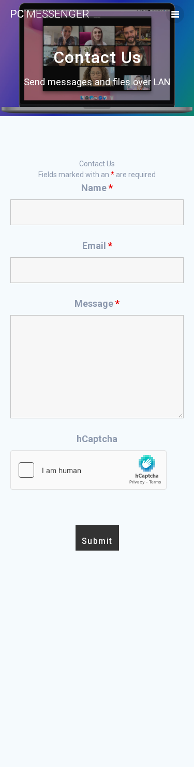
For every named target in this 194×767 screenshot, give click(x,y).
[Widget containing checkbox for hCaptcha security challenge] (88, 470)
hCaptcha (97, 438)
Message (97, 303)
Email (97, 245)
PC (49, 14)
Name (97, 187)
